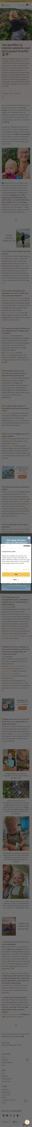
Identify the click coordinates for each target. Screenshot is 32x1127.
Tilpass (15, 579)
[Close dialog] (29, 538)
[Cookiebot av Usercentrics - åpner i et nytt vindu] (23, 546)
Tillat (16, 574)
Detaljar (25, 569)
